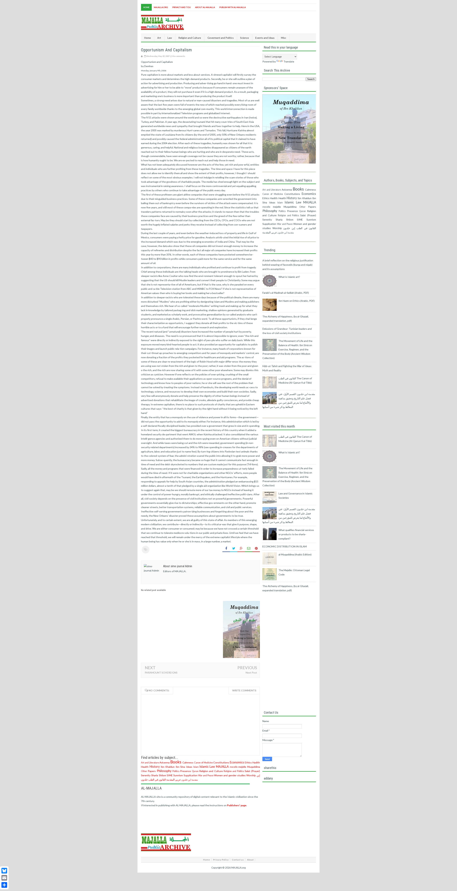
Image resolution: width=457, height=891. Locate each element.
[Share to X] (233, 548)
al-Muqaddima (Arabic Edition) (295, 554)
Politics (175, 771)
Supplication (190, 775)
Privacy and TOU (181, 7)
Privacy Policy (221, 859)
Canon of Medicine (203, 762)
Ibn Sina (180, 766)
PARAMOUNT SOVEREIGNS (161, 672)
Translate (288, 61)
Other (144, 771)
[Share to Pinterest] (256, 548)
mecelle (234, 767)
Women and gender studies (230, 775)
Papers (152, 771)
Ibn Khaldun (168, 766)
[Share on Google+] (241, 548)
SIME (170, 775)
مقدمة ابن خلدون (189, 779)
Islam (196, 767)
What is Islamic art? (289, 276)
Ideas (189, 766)
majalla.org (161, 7)
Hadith (256, 762)
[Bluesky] (4, 870)
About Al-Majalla (205, 7)
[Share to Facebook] (226, 548)
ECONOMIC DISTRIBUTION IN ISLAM (284, 546)
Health (145, 766)
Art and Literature (150, 762)
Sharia (154, 775)
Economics (237, 762)
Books (175, 762)
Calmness (187, 762)
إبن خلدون (289, 228)
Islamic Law (207, 766)
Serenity (145, 775)
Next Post (251, 672)
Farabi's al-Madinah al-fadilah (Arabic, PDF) (285, 292)
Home (146, 7)
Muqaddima (253, 766)
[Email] (4, 877)
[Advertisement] (251, 22)
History (155, 766)
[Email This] (248, 548)
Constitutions (221, 762)
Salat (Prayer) (252, 771)
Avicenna (164, 762)
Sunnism (178, 775)
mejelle (242, 766)
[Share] (4, 885)
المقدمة (170, 779)
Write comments (244, 690)
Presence (185, 771)
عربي (178, 779)
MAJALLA (222, 766)
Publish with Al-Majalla (232, 7)
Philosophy (164, 771)
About (250, 859)
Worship (251, 775)
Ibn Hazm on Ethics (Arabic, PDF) (296, 300)
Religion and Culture (211, 771)
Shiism (162, 775)
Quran (195, 771)
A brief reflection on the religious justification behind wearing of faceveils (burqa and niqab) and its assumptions (287, 264)
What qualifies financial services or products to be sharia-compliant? (296, 534)
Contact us (238, 859)
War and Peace (206, 775)
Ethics (248, 762)
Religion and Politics (234, 771)
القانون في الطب (157, 779)
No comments (179, 56)
